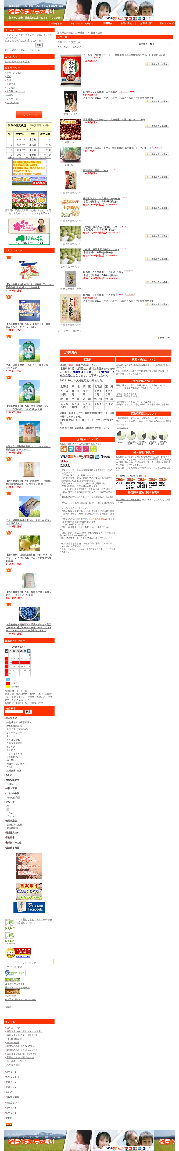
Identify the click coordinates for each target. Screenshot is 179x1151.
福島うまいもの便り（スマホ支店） (24, 1031)
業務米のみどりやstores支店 (22, 1050)
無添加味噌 (12, 828)
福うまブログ (13, 1027)
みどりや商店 (13, 1065)
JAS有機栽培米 (14, 726)
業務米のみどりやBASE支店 (20, 1046)
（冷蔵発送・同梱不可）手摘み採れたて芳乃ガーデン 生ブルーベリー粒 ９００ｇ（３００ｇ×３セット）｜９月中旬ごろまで (28, 627)
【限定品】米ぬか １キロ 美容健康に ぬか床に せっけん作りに (117, 148)
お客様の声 (146, 23)
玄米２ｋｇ (11, 1112)
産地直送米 (11, 718)
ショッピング (29, 963)
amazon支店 (12, 1042)
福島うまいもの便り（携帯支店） (23, 1035)
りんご (9, 812)
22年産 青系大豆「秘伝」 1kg (100, 226)
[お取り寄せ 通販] (18, 957)
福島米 (9, 95)
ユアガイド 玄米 (13, 967)
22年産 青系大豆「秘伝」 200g (101, 249)
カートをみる (55, 23)
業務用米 (10, 837)
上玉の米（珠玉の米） (17, 729)
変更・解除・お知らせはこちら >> (23, 50)
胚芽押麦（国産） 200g (96, 170)
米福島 (8, 1007)
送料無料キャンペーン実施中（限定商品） (29, 157)
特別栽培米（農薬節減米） (20, 722)
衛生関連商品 (12, 1097)
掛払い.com (80, 532)
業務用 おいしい (15, 91)
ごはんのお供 (12, 793)
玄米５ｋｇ (11, 1082)
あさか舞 (11, 746)
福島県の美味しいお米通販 (72, 32)
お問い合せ (126, 23)
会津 (8, 80)
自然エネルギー (37, 919)
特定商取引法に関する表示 (128, 499)
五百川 (9, 767)
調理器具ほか (12, 832)
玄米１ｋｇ (11, 1087)
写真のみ (75, 42)
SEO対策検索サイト (15, 984)
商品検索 (11, 708)
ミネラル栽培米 (14, 743)
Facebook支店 (14, 1039)
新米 (8, 76)
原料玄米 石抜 (14, 770)
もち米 (9, 775)
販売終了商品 (12, 847)
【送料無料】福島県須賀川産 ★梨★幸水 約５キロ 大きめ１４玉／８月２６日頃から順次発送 (29, 557)
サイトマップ (166, 23)
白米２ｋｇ (11, 1107)
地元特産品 (11, 820)
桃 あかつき (12, 102)
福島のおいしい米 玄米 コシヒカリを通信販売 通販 (36, 6)
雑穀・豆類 (11, 788)
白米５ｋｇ (11, 1071)
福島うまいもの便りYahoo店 (21, 1053)
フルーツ (10, 802)
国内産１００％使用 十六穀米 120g (103, 272)
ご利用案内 (106, 23)
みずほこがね (13, 739)
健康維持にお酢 (14, 824)
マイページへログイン (81, 23)
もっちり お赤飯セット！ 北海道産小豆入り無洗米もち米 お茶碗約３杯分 (124, 55)
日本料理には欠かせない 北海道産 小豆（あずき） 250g (114, 119)
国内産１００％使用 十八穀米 (99, 295)
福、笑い (11, 760)
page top (165, 337)
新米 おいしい (14, 72)
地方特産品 (10, 995)
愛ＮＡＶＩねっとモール (17, 987)
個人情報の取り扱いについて (142, 467)
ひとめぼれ (12, 756)
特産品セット (12, 1102)
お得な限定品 (12, 780)
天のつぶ (11, 84)
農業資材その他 (14, 842)
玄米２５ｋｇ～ (14, 1077)
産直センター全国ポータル (20, 1057)
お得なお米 (12, 784)
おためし (10, 1092)
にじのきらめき (14, 753)
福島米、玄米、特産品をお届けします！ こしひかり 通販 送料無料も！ (47, 17)
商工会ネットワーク (16, 1061)
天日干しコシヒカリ (16, 763)
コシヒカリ (12, 87)
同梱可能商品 (13, 797)
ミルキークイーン (15, 99)
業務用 (9, 1118)
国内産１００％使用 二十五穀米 (100, 92)
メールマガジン (14, 30)
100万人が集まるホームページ (20, 999)
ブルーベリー (13, 816)
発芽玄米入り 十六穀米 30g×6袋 (101, 198)
